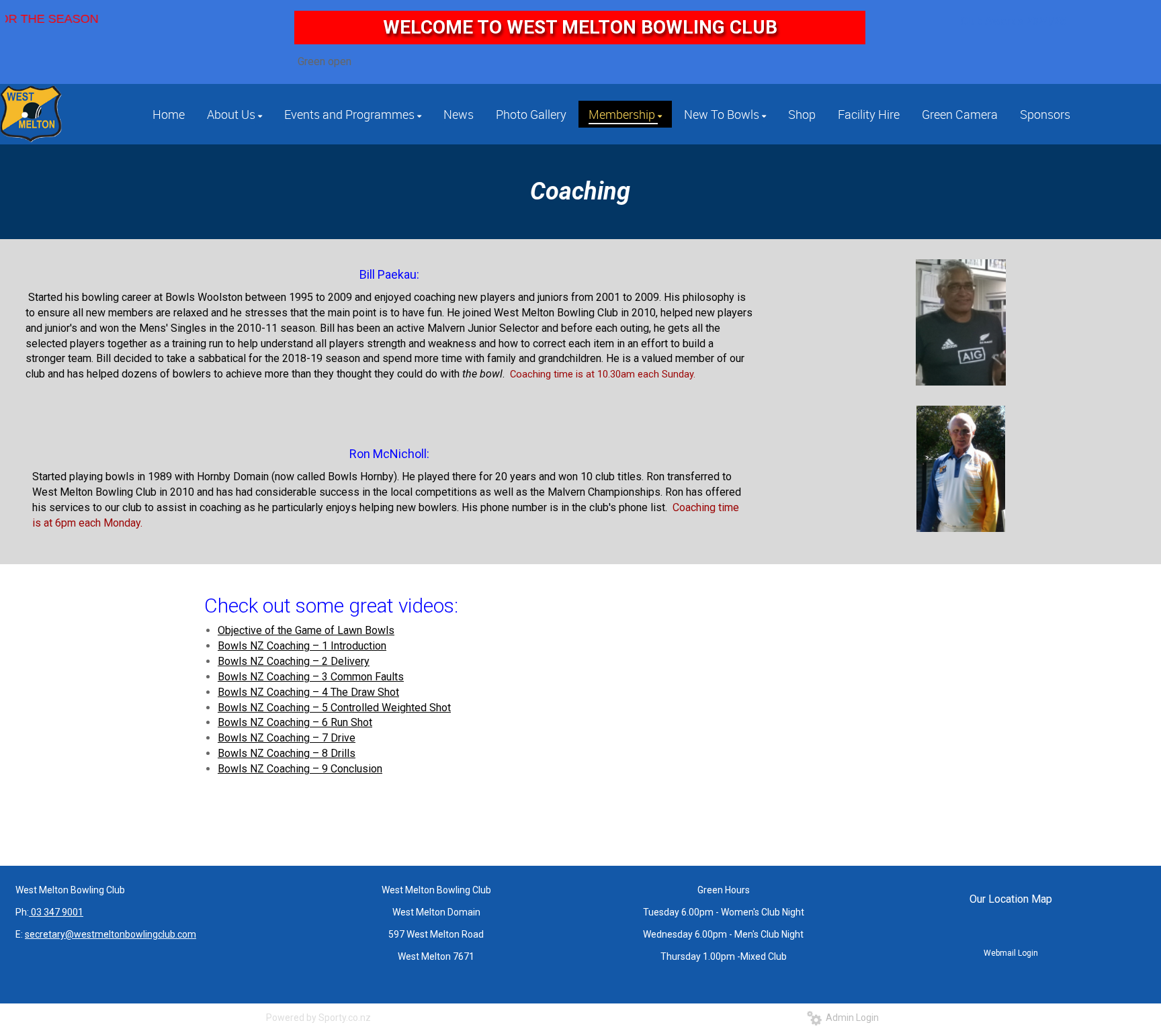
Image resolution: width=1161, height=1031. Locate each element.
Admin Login (850, 1017)
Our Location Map (1011, 899)
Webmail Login (1011, 953)
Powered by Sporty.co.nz (318, 1017)
